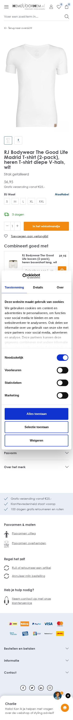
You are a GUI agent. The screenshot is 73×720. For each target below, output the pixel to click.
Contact (10, 672)
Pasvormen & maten (20, 525)
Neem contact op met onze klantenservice (31, 601)
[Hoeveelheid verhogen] (17, 226)
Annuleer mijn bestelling (28, 576)
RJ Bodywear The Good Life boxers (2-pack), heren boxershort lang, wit (39, 259)
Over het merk (15, 467)
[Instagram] (50, 688)
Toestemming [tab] (14, 287)
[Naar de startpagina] (29, 7)
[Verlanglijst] (57, 6)
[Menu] (6, 6)
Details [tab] (38, 287)
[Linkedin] (41, 688)
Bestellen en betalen (19, 648)
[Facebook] (23, 688)
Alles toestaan (37, 413)
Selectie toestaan (37, 427)
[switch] (62, 370)
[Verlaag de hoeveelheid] (7, 226)
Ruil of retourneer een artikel (31, 567)
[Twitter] (32, 688)
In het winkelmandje (46, 226)
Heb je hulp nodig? (19, 590)
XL (31, 201)
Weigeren (36, 440)
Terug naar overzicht (20, 27)
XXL (41, 201)
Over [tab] (60, 287)
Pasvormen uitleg (24, 533)
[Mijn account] (50, 6)
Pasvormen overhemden (29, 543)
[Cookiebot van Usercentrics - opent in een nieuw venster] (22, 276)
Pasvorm (10, 453)
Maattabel (62, 194)
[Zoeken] (67, 16)
